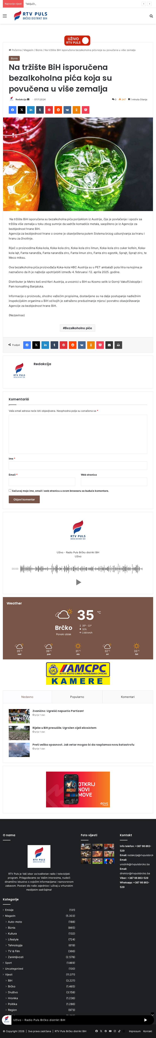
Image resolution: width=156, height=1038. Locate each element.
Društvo (13, 992)
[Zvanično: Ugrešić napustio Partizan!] (19, 716)
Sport (8, 962)
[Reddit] (58, 110)
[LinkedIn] (31, 110)
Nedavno (27, 697)
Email (13, 474)
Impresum (135, 1031)
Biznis (39, 50)
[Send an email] (28, 99)
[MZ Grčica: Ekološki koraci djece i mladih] (86, 846)
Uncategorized (14, 968)
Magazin (28, 50)
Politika (12, 1004)
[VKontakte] (67, 110)
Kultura (12, 933)
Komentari (128, 697)
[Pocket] (85, 110)
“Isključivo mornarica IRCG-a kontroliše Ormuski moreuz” (58, 3)
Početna (16, 50)
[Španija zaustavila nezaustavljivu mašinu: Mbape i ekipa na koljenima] (97, 861)
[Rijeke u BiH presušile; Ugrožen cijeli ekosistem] (19, 733)
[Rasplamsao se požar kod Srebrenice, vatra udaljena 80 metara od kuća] (97, 854)
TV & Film (14, 951)
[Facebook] (12, 110)
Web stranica (89, 474)
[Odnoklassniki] (76, 110)
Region (12, 1009)
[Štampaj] (118, 345)
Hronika (13, 998)
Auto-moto (15, 921)
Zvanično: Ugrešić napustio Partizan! (58, 711)
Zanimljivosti (15, 957)
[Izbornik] (5, 17)
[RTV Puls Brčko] (30, 15)
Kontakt (147, 1031)
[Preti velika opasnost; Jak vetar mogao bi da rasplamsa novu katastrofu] (19, 750)
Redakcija (21, 99)
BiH (10, 980)
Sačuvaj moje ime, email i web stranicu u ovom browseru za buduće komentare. (60, 490)
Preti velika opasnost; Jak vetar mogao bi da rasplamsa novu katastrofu (83, 745)
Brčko (11, 986)
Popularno (77, 697)
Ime (12, 458)
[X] (21, 110)
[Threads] (124, 1031)
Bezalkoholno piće (78, 328)
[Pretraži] (151, 17)
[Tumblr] (40, 110)
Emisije (9, 909)
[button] (78, 582)
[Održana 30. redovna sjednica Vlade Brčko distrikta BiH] (109, 846)
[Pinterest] (49, 110)
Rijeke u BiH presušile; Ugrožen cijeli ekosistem (64, 728)
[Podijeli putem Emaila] (109, 345)
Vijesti (8, 974)
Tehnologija (15, 945)
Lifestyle (13, 939)
